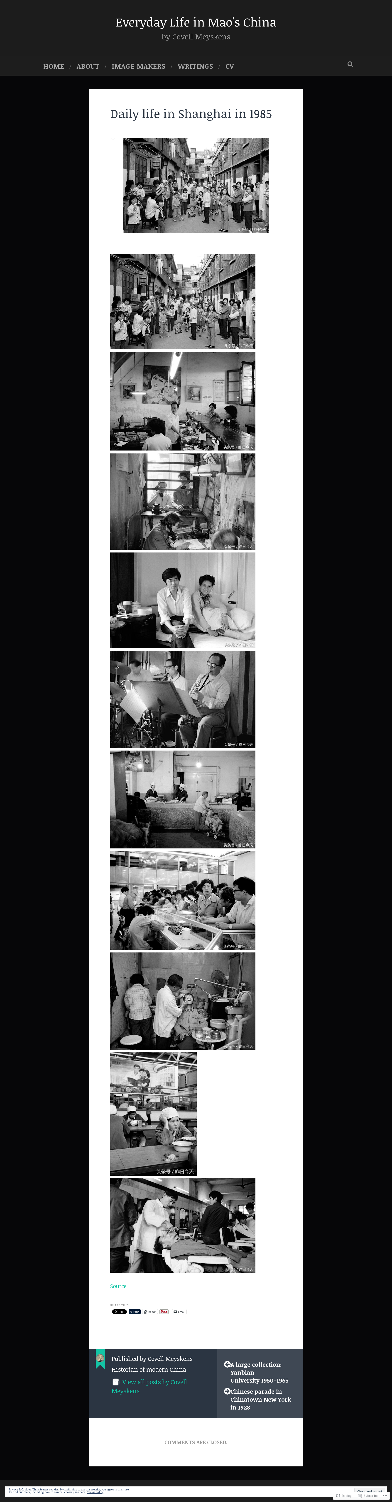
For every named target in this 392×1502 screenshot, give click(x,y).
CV (229, 66)
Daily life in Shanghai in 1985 (191, 113)
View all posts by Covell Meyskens (149, 1386)
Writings (195, 66)
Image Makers (139, 66)
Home (53, 66)
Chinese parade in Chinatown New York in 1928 (260, 1399)
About (88, 66)
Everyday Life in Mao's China (196, 22)
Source (118, 1286)
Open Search (350, 64)
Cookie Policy (95, 1492)
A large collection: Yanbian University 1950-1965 (259, 1372)
